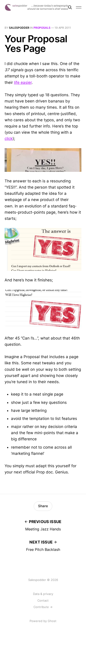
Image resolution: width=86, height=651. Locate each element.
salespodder (19, 27)
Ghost (52, 621)
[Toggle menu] (78, 7)
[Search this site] (70, 7)
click (9, 138)
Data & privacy (43, 594)
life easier (23, 82)
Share (43, 506)
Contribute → (43, 607)
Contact (43, 600)
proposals (41, 27)
